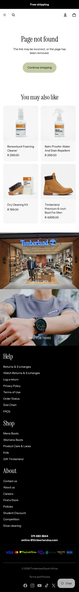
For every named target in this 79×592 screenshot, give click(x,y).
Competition (11, 519)
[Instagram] (32, 585)
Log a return (10, 379)
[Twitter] (53, 585)
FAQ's (6, 411)
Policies (8, 506)
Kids (6, 452)
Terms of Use (11, 392)
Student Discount (14, 513)
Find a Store (10, 500)
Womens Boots (13, 440)
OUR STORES (39, 281)
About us (9, 487)
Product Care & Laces (17, 446)
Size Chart (9, 405)
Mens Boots (11, 433)
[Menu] (4, 15)
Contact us (10, 481)
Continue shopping (40, 67)
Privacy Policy (11, 386)
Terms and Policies (39, 576)
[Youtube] (39, 585)
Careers (8, 494)
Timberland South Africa (44, 568)
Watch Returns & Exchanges (21, 373)
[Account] (65, 15)
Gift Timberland (13, 459)
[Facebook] (25, 585)
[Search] (13, 15)
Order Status (11, 398)
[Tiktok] (46, 585)
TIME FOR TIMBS (39, 338)
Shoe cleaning (12, 526)
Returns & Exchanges (17, 367)
